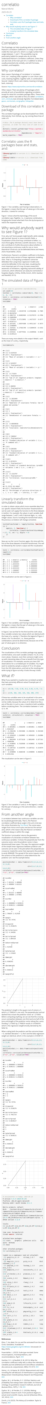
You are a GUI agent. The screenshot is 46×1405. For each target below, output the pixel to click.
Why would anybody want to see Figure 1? (21, 26)
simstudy (9, 99)
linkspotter (30, 101)
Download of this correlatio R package (24, 20)
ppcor (4, 101)
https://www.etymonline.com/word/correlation (24, 87)
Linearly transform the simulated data (24, 31)
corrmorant (11, 101)
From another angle (13, 38)
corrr (3, 99)
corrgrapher (20, 101)
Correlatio (9, 15)
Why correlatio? (16, 18)
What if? (9, 35)
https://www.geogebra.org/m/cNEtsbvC (16, 1347)
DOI (22, 1357)
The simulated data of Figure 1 (21, 29)
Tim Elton (23, 825)
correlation (39, 97)
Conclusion (10, 33)
